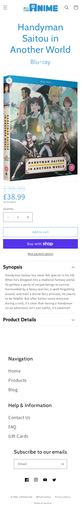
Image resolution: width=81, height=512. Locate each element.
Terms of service (42, 503)
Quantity (8, 209)
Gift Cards (18, 436)
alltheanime (25, 496)
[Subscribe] (62, 464)
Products (17, 380)
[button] (5, 7)
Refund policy (43, 496)
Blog (12, 389)
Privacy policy (62, 496)
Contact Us (19, 417)
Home (14, 371)
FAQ (12, 427)
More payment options (40, 253)
